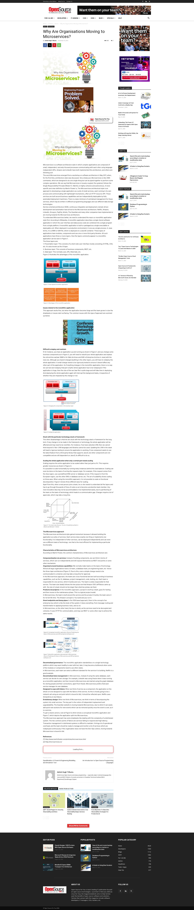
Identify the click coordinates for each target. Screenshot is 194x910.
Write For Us (61, 1)
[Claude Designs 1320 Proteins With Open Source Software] (48, 847)
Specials (110, 18)
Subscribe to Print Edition (49, 1)
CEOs (92, 18)
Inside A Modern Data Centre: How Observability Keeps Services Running (77, 812)
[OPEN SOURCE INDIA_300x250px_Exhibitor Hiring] (134, 50)
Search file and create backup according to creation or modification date (140, 158)
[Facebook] (142, 1)
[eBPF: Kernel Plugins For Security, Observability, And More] (54, 800)
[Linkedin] (146, 1)
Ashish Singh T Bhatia (50, 40)
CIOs (84, 18)
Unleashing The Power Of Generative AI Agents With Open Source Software (128, 124)
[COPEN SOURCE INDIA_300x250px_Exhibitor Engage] (78, 347)
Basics (56, 23)
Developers (61, 18)
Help (120, 18)
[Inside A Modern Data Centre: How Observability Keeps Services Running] (78, 800)
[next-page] (47, 818)
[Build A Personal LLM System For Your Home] (146, 115)
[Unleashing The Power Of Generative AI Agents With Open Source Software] (146, 124)
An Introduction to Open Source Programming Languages (98, 762)
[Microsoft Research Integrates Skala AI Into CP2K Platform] (48, 857)
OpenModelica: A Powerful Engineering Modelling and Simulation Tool (59, 762)
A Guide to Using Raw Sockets (140, 166)
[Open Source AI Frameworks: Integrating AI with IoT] (146, 268)
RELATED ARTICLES (50, 789)
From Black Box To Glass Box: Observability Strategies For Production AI (100, 812)
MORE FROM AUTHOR (66, 789)
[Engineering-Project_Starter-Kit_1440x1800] (78, 112)
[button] (148, 18)
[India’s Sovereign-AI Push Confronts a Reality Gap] (146, 105)
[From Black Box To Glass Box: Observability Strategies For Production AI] (102, 800)
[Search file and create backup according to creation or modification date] (123, 158)
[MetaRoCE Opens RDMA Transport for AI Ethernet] (48, 867)
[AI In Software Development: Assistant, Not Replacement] (146, 95)
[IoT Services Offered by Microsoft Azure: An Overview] (146, 278)
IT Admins (74, 18)
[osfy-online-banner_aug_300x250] (134, 81)
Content (50, 23)
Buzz (101, 18)
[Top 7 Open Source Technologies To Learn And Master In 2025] (146, 249)
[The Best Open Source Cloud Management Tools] (146, 258)
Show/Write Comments (78, 826)
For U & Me (48, 18)
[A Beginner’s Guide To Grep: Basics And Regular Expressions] (123, 177)
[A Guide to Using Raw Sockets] (123, 168)
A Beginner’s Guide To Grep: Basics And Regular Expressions (139, 178)
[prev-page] (44, 818)
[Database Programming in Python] (123, 206)
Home (44, 23)
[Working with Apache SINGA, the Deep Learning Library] (146, 135)
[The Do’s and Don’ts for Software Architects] (146, 239)
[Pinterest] (54, 45)
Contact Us (69, 1)
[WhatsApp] (59, 45)
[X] (149, 1)
